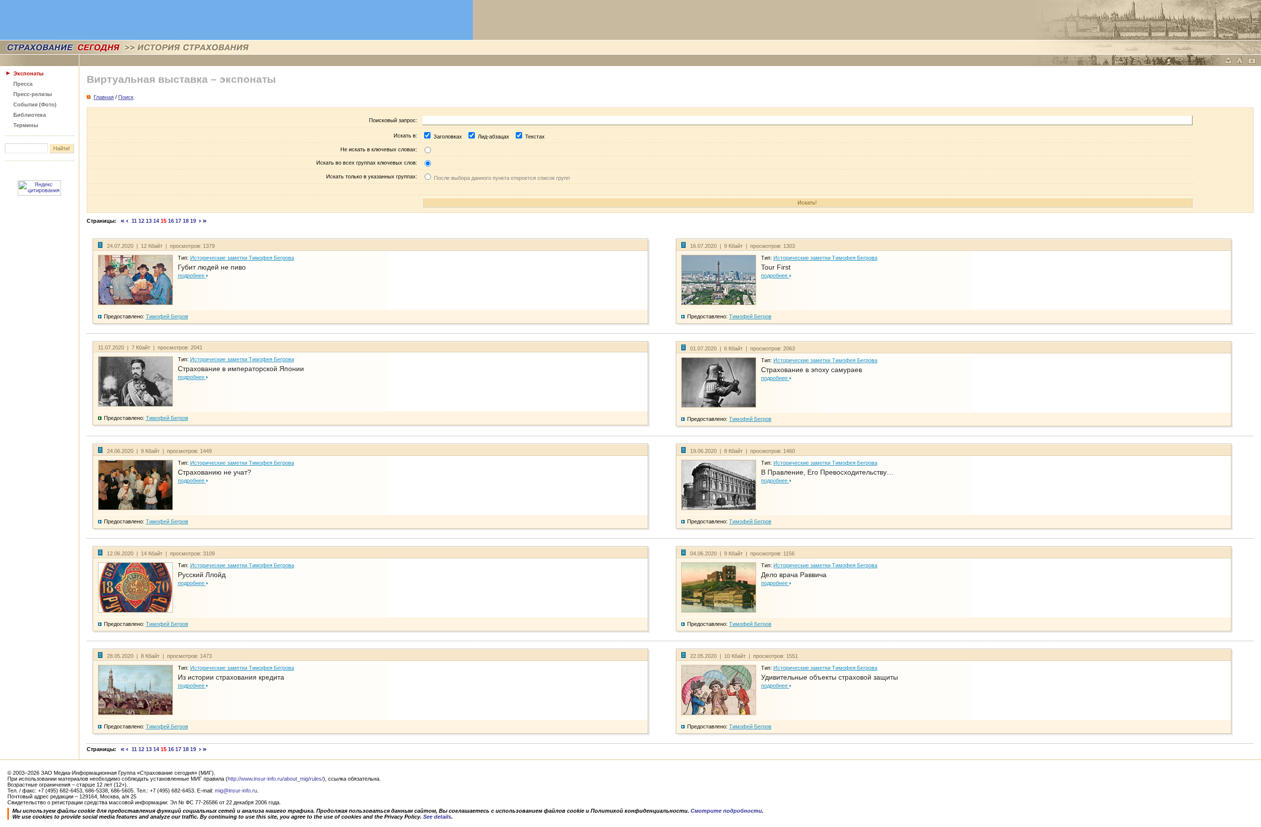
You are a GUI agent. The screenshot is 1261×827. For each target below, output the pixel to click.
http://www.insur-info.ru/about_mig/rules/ (275, 779)
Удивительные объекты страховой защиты (829, 677)
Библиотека (29, 115)
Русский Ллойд (202, 575)
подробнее (192, 275)
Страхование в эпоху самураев (811, 370)
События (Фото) (35, 104)
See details (437, 817)
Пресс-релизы (32, 94)
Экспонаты (28, 73)
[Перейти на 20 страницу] (200, 221)
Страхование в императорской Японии (241, 369)
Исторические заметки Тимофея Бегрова (242, 258)
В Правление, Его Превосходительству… (827, 472)
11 (134, 221)
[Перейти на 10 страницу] (127, 221)
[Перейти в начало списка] (123, 221)
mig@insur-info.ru (236, 790)
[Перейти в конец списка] (205, 221)
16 (171, 221)
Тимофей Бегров (167, 316)
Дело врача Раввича (794, 575)
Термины (25, 125)
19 (193, 221)
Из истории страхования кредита (231, 677)
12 (141, 221)
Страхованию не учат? (214, 472)
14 (156, 221)
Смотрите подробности (726, 811)
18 (186, 221)
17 (178, 221)
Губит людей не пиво (212, 267)
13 (149, 221)
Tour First (776, 267)
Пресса (23, 84)
